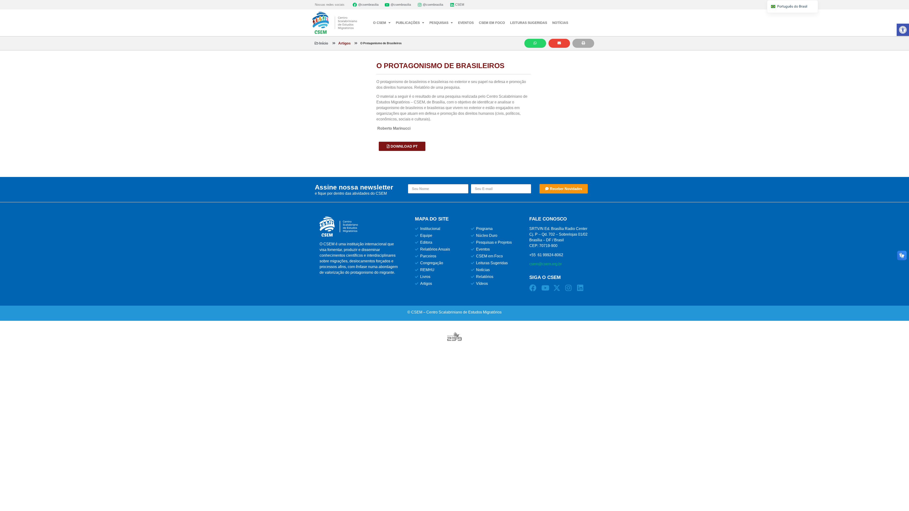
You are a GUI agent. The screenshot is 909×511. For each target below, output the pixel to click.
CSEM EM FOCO (492, 23)
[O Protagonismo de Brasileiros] (356, 43)
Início (323, 43)
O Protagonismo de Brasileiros (381, 43)
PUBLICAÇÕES (408, 23)
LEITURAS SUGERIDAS (528, 23)
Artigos (344, 43)
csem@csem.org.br (545, 264)
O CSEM (379, 23)
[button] (535, 43)
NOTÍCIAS (560, 23)
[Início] (316, 43)
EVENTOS (466, 23)
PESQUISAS (438, 23)
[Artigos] (334, 43)
